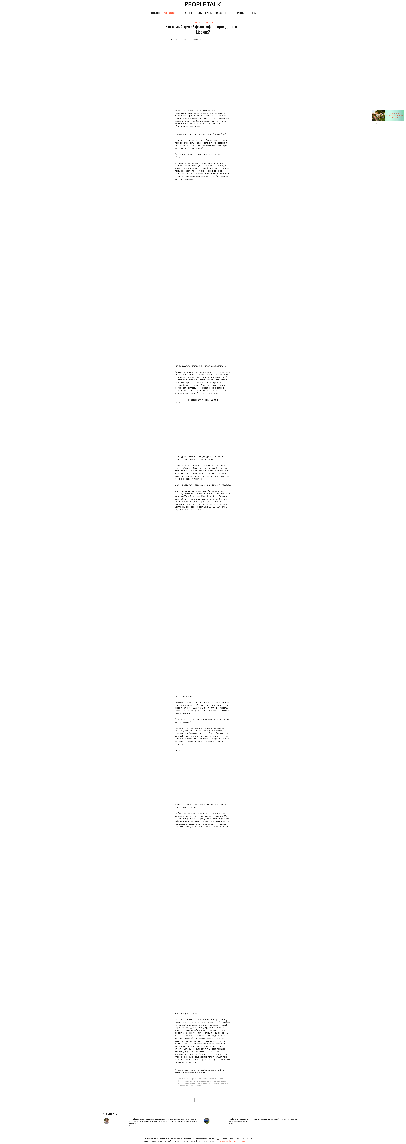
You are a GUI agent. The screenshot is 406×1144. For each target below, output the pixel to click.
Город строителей (212, 1070)
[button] (179, 403)
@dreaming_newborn (208, 399)
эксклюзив (191, 1100)
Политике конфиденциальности (231, 1141)
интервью (174, 1100)
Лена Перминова (221, 496)
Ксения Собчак (194, 493)
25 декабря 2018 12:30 (192, 40)
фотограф (182, 1100)
